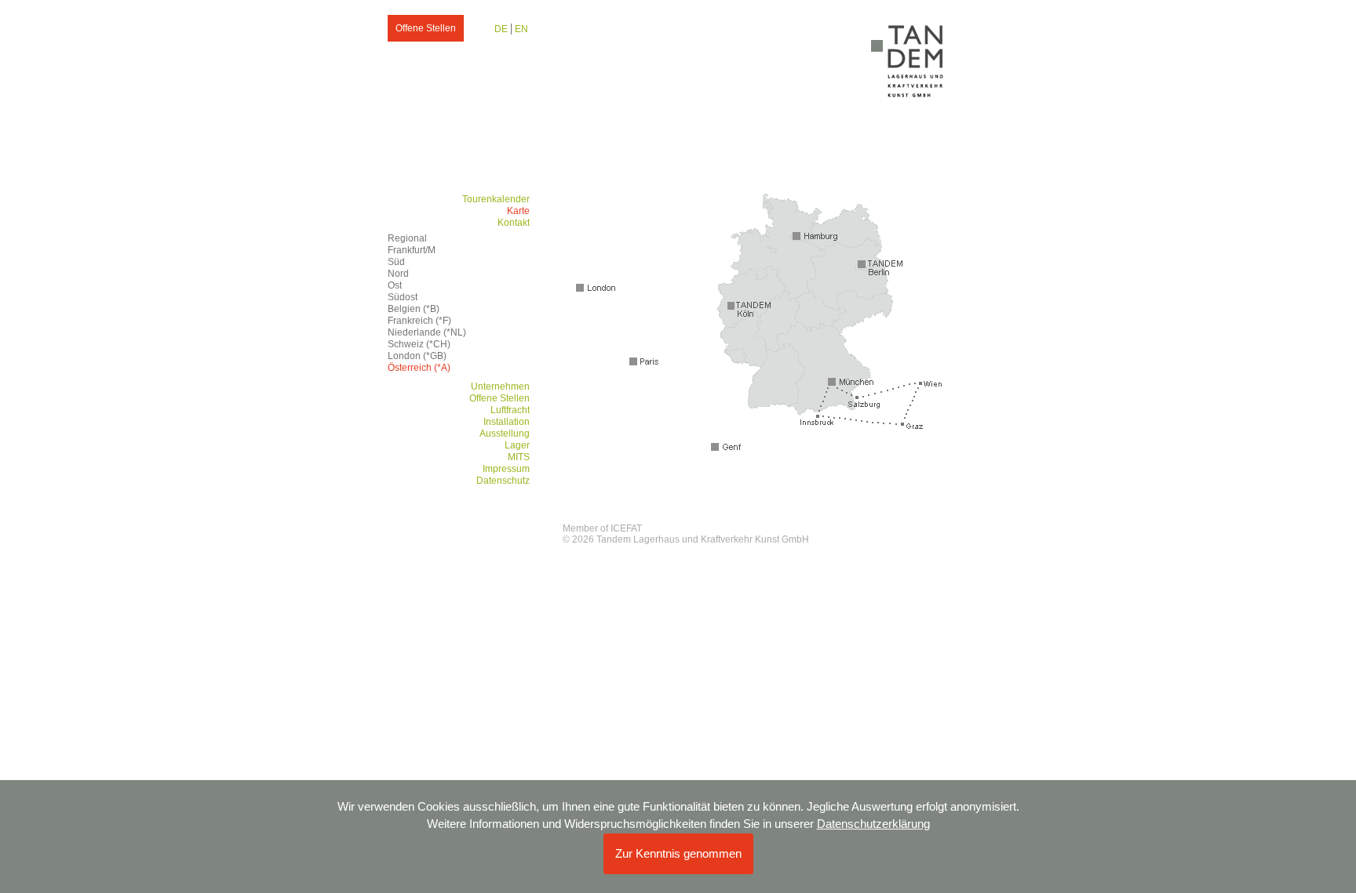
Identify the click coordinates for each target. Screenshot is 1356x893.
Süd (396, 261)
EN (521, 29)
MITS (519, 457)
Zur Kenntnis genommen (678, 853)
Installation (506, 421)
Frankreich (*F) (419, 320)
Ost (395, 285)
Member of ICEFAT (602, 528)
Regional (407, 238)
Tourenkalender (496, 199)
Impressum (506, 468)
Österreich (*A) (419, 367)
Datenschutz (503, 480)
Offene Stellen (426, 28)
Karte (518, 210)
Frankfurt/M (412, 250)
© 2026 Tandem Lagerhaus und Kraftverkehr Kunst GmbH (686, 539)
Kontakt (514, 222)
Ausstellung (504, 433)
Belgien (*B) (413, 308)
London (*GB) (417, 355)
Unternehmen (500, 386)
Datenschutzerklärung (873, 823)
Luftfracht (510, 410)
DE (501, 29)
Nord (398, 273)
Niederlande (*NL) (427, 332)
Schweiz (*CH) (419, 344)
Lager (517, 445)
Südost (402, 297)
